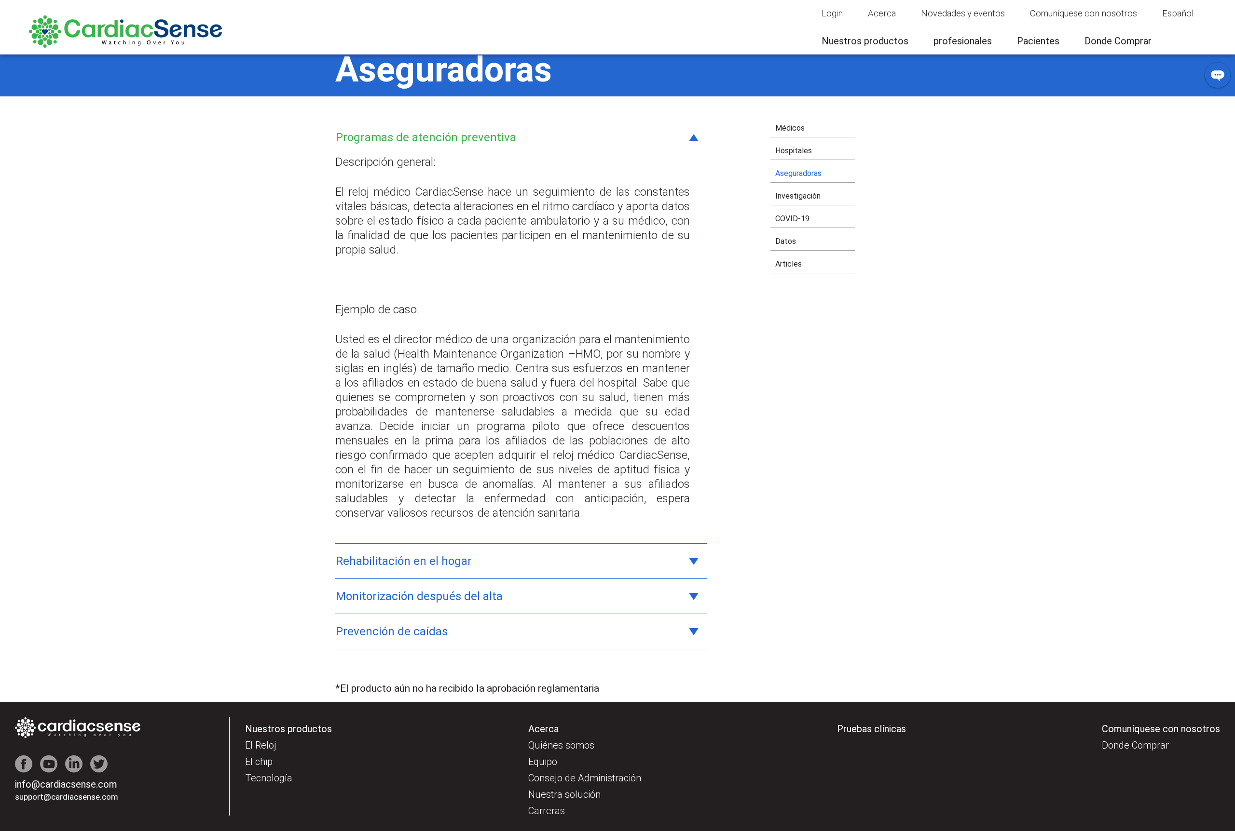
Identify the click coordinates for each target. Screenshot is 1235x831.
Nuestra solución (564, 794)
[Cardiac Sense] (125, 45)
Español (1178, 13)
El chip (259, 761)
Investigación (798, 196)
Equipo (542, 761)
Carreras (546, 811)
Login (832, 13)
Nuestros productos (865, 41)
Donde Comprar (1118, 41)
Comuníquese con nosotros (1083, 13)
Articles (788, 263)
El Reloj (260, 745)
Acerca (882, 13)
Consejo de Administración (584, 778)
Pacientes (1038, 41)
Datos (785, 241)
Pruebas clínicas (871, 729)
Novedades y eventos (963, 13)
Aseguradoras (798, 173)
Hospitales (793, 150)
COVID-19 (792, 218)
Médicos (790, 128)
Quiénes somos (561, 745)
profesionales (962, 41)
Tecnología (268, 778)
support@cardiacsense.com (66, 797)
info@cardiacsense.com (66, 784)
